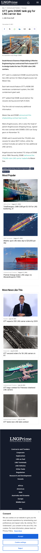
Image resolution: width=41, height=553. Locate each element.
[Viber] (34, 29)
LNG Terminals (7, 238)
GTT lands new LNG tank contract (16, 422)
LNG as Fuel (6, 204)
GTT (32, 168)
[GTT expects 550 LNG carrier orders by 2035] (20, 305)
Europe (24, 7)
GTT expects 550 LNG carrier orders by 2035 (20, 321)
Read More (18, 531)
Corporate (6, 350)
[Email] (24, 29)
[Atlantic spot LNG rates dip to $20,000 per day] (20, 224)
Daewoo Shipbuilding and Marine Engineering (16, 168)
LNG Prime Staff (9, 18)
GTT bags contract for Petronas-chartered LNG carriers (19, 389)
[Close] (38, 512)
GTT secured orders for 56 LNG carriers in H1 (19, 354)
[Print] (29, 29)
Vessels (5, 318)
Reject (20, 548)
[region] (20, 531)
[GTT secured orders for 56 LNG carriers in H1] (20, 337)
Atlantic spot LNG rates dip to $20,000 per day (19, 242)
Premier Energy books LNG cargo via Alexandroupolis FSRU (17, 276)
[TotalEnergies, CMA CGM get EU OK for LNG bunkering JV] (20, 190)
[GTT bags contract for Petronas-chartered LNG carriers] (20, 371)
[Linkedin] (19, 29)
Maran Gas (6, 171)
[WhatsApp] (14, 29)
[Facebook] (4, 29)
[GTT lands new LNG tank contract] (20, 405)
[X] (9, 29)
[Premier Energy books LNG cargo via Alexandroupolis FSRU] (20, 258)
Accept (20, 536)
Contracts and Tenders (13, 7)
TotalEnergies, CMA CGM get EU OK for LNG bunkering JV (20, 208)
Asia (3, 7)
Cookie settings (20, 542)
